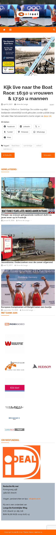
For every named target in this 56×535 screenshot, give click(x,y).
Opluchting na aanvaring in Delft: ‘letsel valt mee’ (10, 155)
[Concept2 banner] (14, 418)
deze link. (48, 116)
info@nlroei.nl (34, 499)
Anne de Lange (22, 104)
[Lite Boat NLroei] (14, 407)
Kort (52, 105)
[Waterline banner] (14, 429)
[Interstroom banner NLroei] (14, 366)
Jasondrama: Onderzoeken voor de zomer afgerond (27, 262)
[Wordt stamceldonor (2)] (14, 388)
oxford (38, 146)
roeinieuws (7, 149)
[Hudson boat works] (41, 366)
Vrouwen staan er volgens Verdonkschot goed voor (49, 155)
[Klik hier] (14, 344)
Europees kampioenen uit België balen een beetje (26, 307)
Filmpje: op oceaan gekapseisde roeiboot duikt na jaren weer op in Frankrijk (26, 216)
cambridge (28, 146)
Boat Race (15, 146)
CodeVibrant (47, 532)
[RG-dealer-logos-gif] (14, 324)
